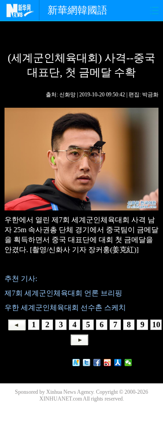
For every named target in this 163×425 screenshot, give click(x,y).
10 (156, 324)
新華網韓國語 (77, 10)
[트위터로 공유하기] (87, 362)
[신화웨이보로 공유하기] (76, 362)
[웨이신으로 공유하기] (128, 362)
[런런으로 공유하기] (118, 362)
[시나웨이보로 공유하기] (107, 362)
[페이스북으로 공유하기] (97, 362)
